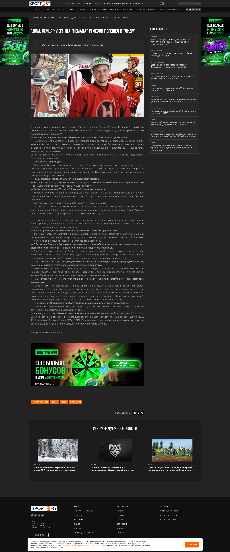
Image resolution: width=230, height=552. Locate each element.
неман (64, 402)
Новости (108, 4)
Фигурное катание (168, 511)
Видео (129, 4)
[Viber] (142, 413)
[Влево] (32, 9)
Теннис (71, 9)
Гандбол (94, 9)
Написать (39, 535)
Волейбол (82, 9)
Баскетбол (115, 9)
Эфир (67, 4)
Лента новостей (167, 520)
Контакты (138, 4)
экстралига (75, 402)
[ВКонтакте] (134, 413)
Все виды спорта (168, 515)
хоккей (54, 402)
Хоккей (60, 9)
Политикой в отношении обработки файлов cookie (83, 545)
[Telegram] (138, 413)
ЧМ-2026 (50, 9)
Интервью (119, 4)
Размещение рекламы (85, 533)
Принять (192, 544)
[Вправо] (180, 9)
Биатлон (127, 9)
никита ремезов (40, 402)
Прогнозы (98, 4)
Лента (104, 9)
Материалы (122, 506)
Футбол (39, 9)
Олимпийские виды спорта (149, 9)
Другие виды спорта (176, 9)
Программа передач (81, 4)
